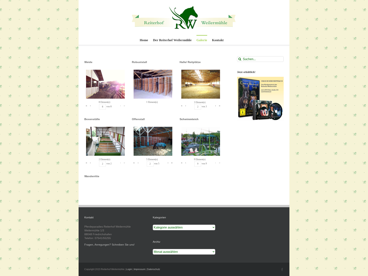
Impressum (139, 269)
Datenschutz (153, 269)
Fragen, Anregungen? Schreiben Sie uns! (109, 244)
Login (129, 269)
